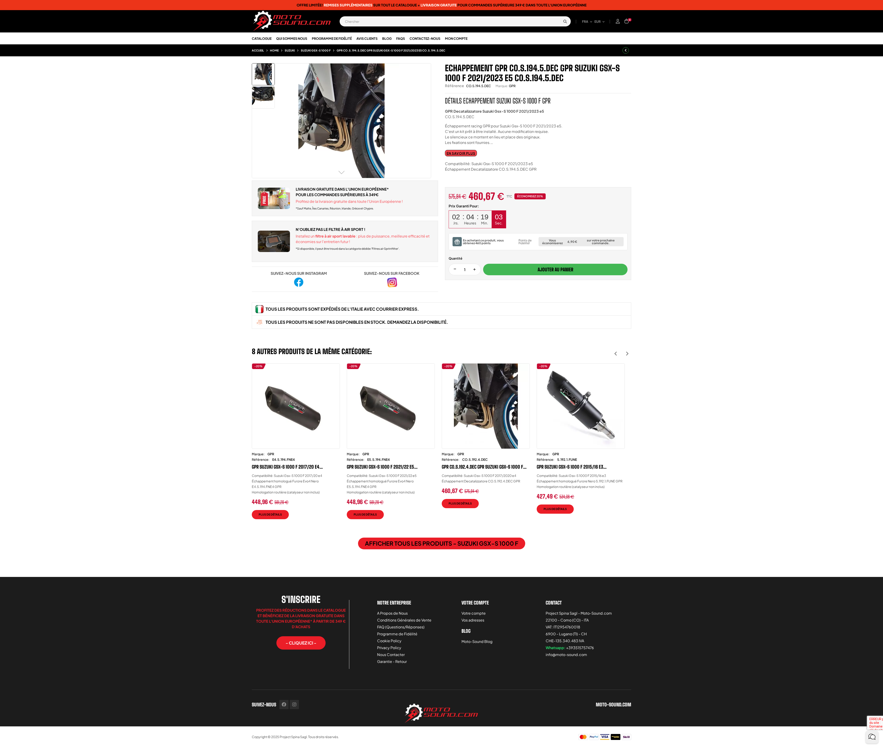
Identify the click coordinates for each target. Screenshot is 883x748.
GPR (512, 86)
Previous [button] (616, 354)
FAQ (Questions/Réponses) (400, 627)
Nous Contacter (391, 654)
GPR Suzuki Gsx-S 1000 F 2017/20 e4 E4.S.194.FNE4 (285, 466)
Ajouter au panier (555, 269)
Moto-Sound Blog (477, 641)
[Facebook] (284, 704)
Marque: (502, 86)
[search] (565, 21)
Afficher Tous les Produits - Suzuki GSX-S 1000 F (441, 543)
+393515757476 (580, 647)
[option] (295, 444)
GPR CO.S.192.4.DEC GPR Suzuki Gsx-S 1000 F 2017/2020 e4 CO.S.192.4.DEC (482, 466)
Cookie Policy (389, 640)
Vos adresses (473, 620)
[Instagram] (294, 704)
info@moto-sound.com (566, 654)
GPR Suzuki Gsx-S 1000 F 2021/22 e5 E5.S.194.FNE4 (380, 466)
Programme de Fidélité (397, 633)
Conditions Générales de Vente (404, 620)
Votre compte (474, 613)
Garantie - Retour (392, 661)
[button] (301, 643)
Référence (454, 85)
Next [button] (627, 354)
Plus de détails (270, 514)
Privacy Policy (389, 647)
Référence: (260, 459)
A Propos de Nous (392, 613)
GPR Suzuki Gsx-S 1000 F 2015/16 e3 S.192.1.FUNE (570, 466)
